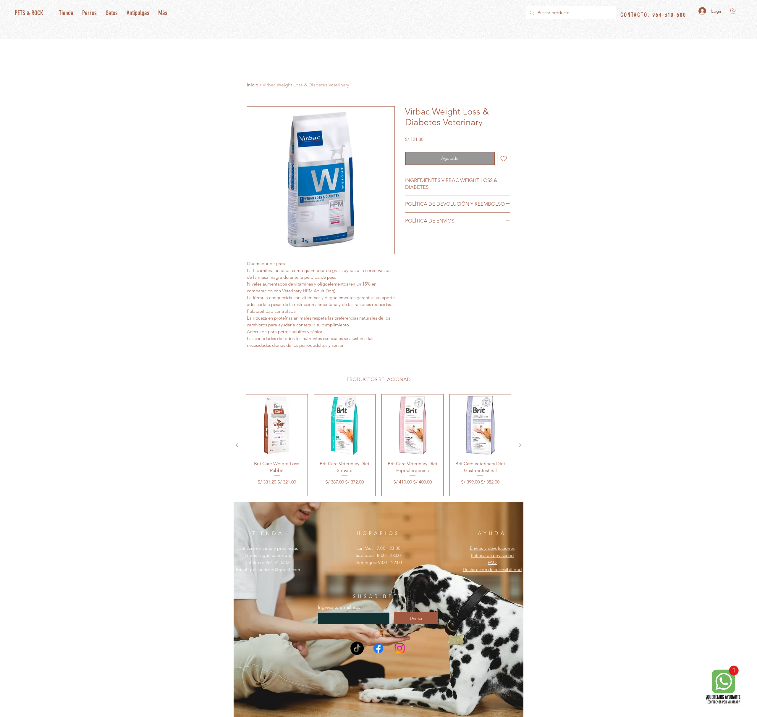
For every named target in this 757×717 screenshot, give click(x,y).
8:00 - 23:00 (389, 555)
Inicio (252, 85)
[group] (378, 445)
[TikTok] (357, 648)
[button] (733, 11)
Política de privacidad (492, 555)
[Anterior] (237, 445)
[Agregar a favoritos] (503, 158)
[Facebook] (378, 648)
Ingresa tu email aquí (340, 607)
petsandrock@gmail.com (275, 569)
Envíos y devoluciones (492, 548)
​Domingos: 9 (368, 562)
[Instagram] (399, 648)
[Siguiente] (519, 445)
